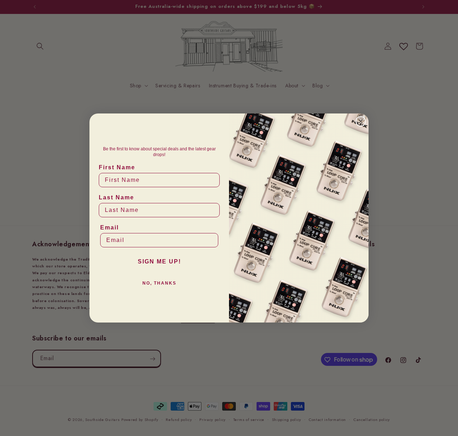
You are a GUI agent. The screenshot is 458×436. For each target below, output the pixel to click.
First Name (117, 167)
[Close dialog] (360, 121)
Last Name (116, 197)
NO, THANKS (159, 283)
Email (109, 227)
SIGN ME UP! (159, 261)
